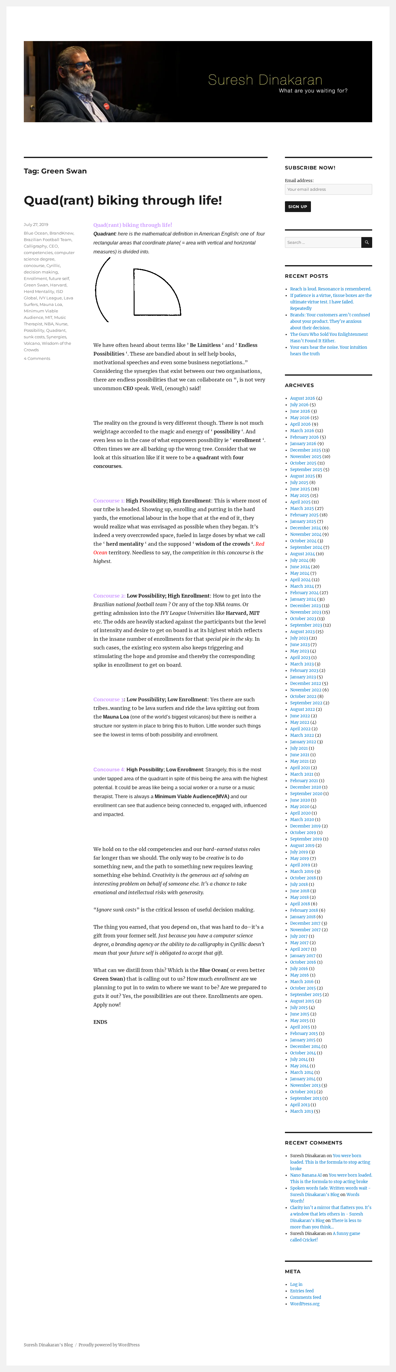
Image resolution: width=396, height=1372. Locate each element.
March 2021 (301, 774)
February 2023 (304, 670)
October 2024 (303, 541)
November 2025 (305, 456)
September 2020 (306, 793)
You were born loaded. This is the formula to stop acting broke (330, 1162)
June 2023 (300, 644)
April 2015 (300, 1027)
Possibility (34, 330)
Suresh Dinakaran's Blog (48, 1345)
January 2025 (303, 521)
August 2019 (302, 845)
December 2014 (305, 1046)
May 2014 (299, 1066)
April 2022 (300, 729)
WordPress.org (305, 1304)
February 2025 (304, 515)
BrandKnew (61, 233)
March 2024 (302, 586)
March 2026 (302, 430)
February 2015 (304, 1033)
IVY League (50, 297)
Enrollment (35, 278)
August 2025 (302, 476)
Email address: (299, 180)
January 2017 (303, 955)
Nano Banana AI (306, 1175)
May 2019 (299, 858)
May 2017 (299, 942)
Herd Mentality (39, 291)
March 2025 (302, 508)
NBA (49, 323)
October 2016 (303, 962)
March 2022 (302, 735)
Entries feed (302, 1291)
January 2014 (303, 1079)
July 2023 (299, 638)
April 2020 (300, 813)
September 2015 (306, 994)
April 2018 (300, 904)
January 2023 (303, 677)
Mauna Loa (51, 304)
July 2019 (299, 852)
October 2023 (303, 618)
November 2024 (305, 534)
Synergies (56, 336)
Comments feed (305, 1297)
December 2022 (305, 683)
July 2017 (299, 936)
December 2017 (305, 923)
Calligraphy (35, 246)
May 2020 (299, 806)
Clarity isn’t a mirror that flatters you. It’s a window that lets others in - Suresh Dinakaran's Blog (331, 1214)
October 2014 (303, 1053)
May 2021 (299, 761)
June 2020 (300, 800)
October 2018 (303, 878)
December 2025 (305, 450)
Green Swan (36, 284)
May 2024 (299, 573)
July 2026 (299, 404)
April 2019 (300, 865)
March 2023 (302, 664)
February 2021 (304, 780)
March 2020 (302, 819)
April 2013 (300, 1104)
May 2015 (299, 1020)
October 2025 (303, 463)
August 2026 (302, 398)
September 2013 (305, 1098)
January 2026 (303, 443)
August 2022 (302, 709)
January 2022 (303, 741)
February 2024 (304, 592)
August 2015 (302, 1001)
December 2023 (305, 605)
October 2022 (303, 696)
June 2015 (299, 1014)
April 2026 (300, 424)
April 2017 (300, 949)
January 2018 (303, 917)
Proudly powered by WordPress (109, 1345)
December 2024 (305, 528)
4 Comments (37, 358)
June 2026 (300, 411)
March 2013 (301, 1111)
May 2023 (299, 651)
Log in (296, 1284)
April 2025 (300, 502)
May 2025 (299, 495)
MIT (48, 317)
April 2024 (300, 579)
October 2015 (303, 988)
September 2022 (306, 703)
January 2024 (303, 599)
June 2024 (300, 566)
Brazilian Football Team (47, 239)
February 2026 (304, 437)
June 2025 (300, 489)
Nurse (61, 323)
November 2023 (305, 612)
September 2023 (306, 625)
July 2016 (299, 968)
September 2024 (306, 547)
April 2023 (300, 657)
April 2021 (300, 767)
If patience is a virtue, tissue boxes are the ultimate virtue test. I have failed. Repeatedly (331, 302)
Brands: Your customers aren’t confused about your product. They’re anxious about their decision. (330, 321)
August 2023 (302, 631)
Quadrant (56, 330)
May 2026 (300, 417)
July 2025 (299, 482)
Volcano (32, 343)
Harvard (58, 284)
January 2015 (303, 1040)
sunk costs (34, 336)
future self (59, 278)
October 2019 (303, 832)
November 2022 (305, 690)
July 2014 (299, 1059)
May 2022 (299, 722)
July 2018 (299, 884)
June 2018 (299, 891)
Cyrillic (53, 265)
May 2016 (299, 975)
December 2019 (305, 826)
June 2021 (299, 754)
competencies (38, 252)
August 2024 (302, 554)
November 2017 (305, 929)
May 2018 (299, 897)
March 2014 (301, 1072)
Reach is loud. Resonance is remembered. (330, 289)
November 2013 (305, 1085)
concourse (34, 265)
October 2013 (303, 1092)
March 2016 (302, 981)
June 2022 (300, 716)
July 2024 (299, 560)
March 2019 (302, 871)
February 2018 (304, 910)
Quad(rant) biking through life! (123, 200)
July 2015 (299, 1007)
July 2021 (299, 748)
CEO (53, 246)
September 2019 (306, 839)
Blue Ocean (36, 233)
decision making (41, 271)
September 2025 (306, 469)
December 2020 (305, 787)
